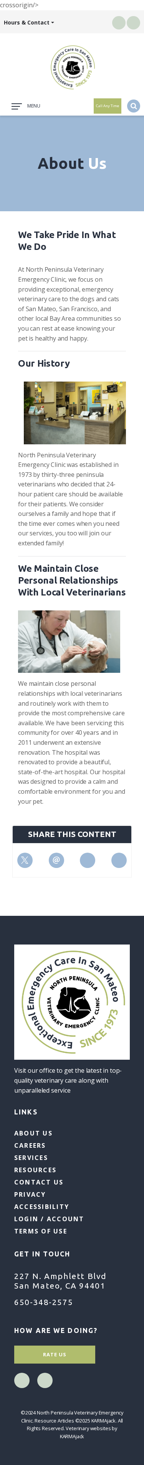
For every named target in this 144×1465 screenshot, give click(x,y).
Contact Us (38, 1182)
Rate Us (54, 1354)
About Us (33, 1133)
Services (31, 1157)
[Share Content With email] (56, 860)
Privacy (30, 1194)
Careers (30, 1145)
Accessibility (41, 1206)
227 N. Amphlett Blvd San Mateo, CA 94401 (60, 1280)
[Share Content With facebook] (119, 860)
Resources (35, 1170)
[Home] (72, 67)
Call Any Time (107, 105)
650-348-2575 (43, 1302)
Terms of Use (40, 1231)
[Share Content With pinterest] (87, 860)
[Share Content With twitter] (25, 860)
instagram (133, 22)
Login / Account (49, 1219)
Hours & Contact (27, 22)
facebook (119, 22)
